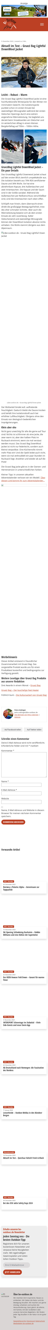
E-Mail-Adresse (9, 790)
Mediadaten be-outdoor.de (23, 1323)
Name (5, 781)
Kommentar (7, 750)
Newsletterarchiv (19, 1321)
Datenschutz (40, 1321)
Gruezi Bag (35, 685)
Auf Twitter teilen (34, 729)
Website (17, 717)
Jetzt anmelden (12, 1272)
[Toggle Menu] (42, 24)
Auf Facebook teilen (12, 729)
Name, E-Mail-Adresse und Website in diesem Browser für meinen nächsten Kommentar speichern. (22, 813)
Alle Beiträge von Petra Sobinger (26, 715)
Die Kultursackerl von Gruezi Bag (31, 695)
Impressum (31, 1321)
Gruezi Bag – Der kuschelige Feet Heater (20, 690)
